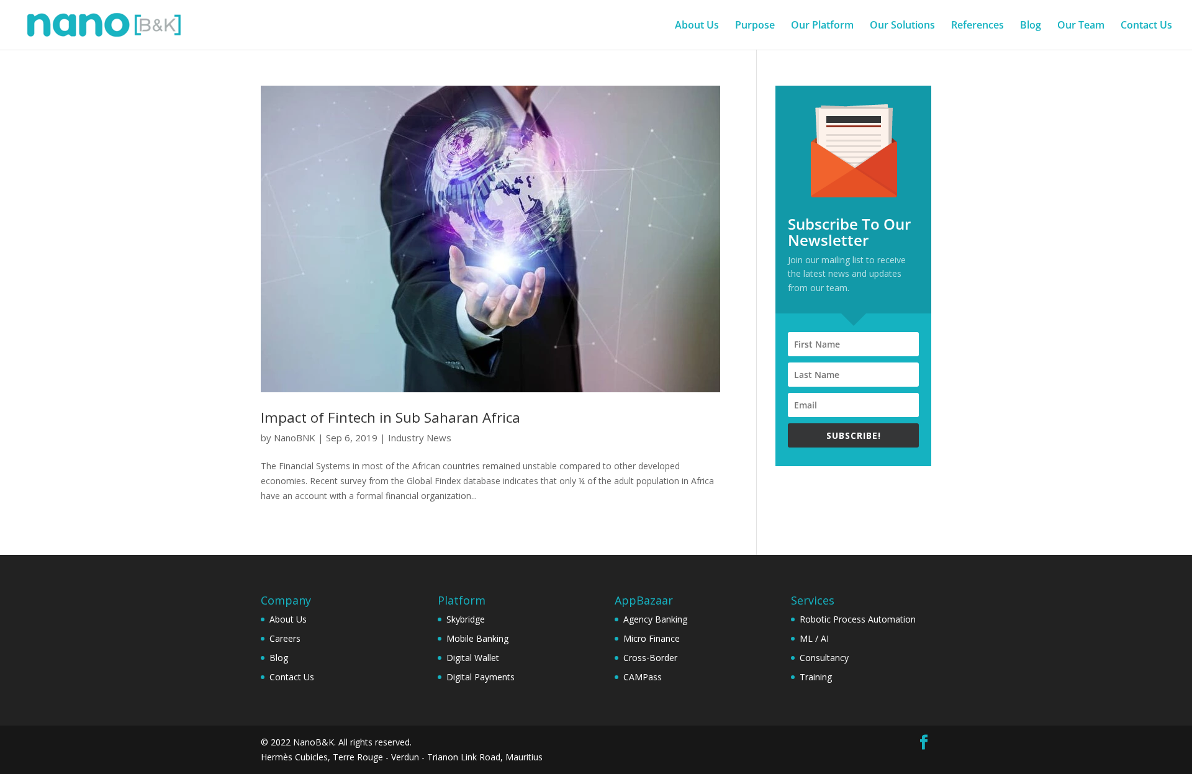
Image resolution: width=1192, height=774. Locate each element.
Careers (284, 638)
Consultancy (824, 658)
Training (816, 677)
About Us (697, 26)
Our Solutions (902, 26)
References (977, 26)
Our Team (1080, 26)
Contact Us (1146, 26)
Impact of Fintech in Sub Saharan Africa (390, 417)
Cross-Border (650, 658)
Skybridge (465, 619)
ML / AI (814, 638)
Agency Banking (655, 619)
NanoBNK (294, 437)
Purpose (755, 26)
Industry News (419, 437)
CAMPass (642, 677)
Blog (1030, 26)
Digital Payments (480, 677)
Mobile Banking (477, 638)
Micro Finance (651, 638)
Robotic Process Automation (858, 619)
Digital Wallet (472, 658)
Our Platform (822, 26)
